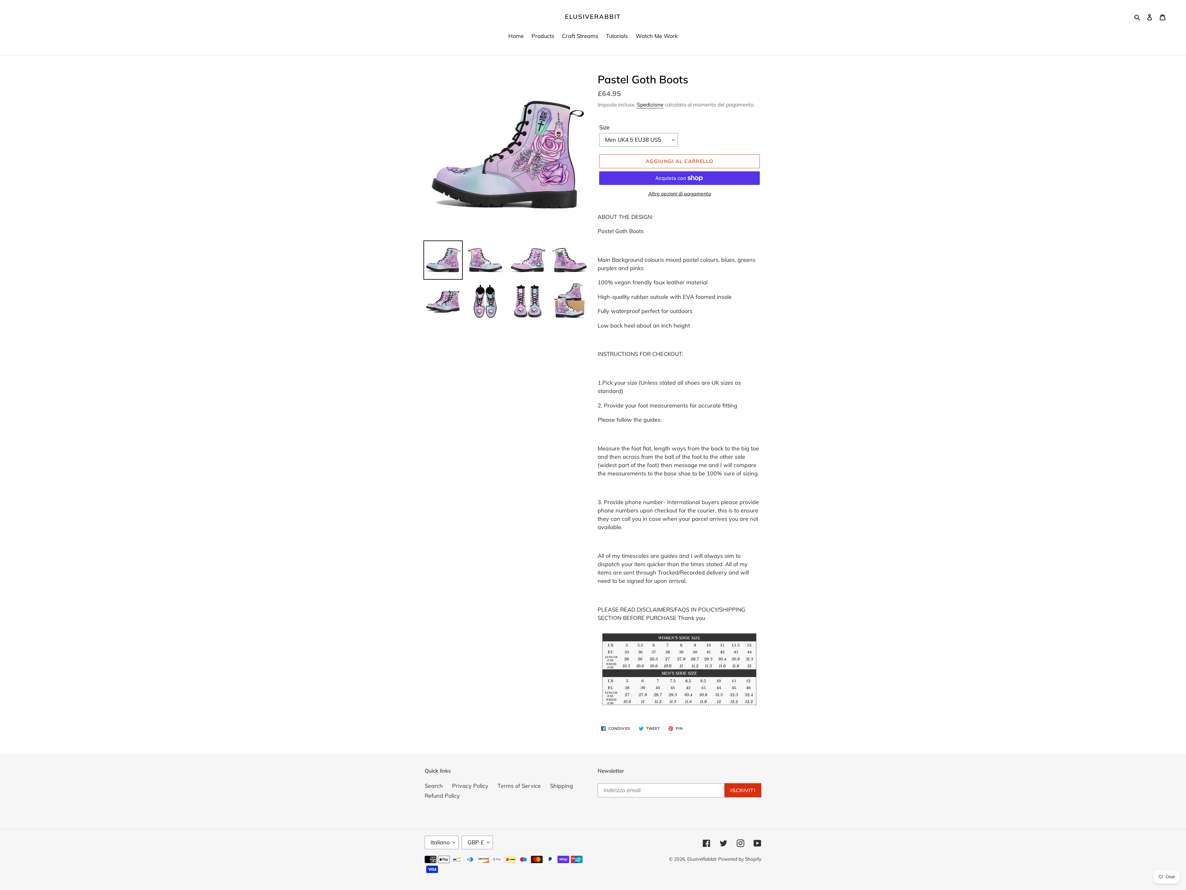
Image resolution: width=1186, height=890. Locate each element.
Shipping (561, 785)
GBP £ (476, 842)
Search (434, 785)
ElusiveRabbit (593, 16)
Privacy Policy (470, 785)
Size (604, 127)
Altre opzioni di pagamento (679, 193)
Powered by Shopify (739, 859)
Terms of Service (519, 785)
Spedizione (650, 104)
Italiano (440, 842)
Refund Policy (442, 795)
